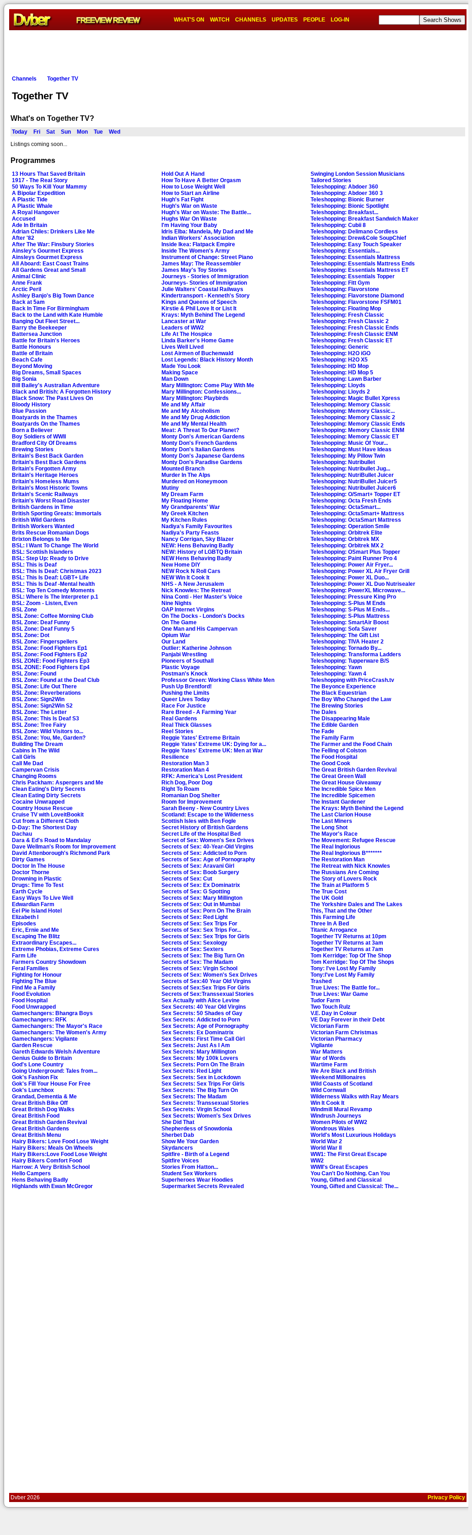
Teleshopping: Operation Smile (350, 526)
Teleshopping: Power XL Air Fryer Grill (360, 571)
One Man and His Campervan (199, 629)
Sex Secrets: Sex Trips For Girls (203, 1084)
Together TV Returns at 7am (347, 949)
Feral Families (30, 968)
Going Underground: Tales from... (54, 1071)
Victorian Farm (330, 1026)
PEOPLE (314, 19)
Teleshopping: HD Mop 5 (342, 372)
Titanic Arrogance (334, 930)
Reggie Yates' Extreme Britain (200, 738)
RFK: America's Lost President (201, 776)
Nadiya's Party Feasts (190, 533)
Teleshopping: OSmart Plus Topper (355, 552)
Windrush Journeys (336, 1116)
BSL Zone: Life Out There (44, 686)
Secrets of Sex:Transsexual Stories (207, 994)
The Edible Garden (334, 725)
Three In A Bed (330, 923)
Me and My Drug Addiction (195, 417)
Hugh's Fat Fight (182, 199)
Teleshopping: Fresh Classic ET (351, 340)
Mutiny (170, 488)
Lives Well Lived (182, 347)
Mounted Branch (182, 468)
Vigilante (322, 1045)
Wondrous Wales (332, 1128)
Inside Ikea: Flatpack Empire (198, 244)
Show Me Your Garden (190, 1141)
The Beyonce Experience (343, 686)
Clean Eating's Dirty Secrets (49, 789)
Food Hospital (30, 1000)
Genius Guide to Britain (42, 1058)
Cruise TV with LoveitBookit (48, 814)
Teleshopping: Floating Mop (346, 308)
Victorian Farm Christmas (344, 1032)
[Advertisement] (237, 50)
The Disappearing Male (340, 718)
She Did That (177, 1122)
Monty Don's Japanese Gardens (203, 456)
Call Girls (24, 757)
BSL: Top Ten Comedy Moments (53, 590)
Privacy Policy (446, 1497)
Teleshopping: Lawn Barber (346, 379)
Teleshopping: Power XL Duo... (350, 577)
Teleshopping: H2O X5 (339, 360)
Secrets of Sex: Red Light (194, 917)
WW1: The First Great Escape (349, 1154)
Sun (66, 132)
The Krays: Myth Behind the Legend (357, 808)
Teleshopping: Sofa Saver (344, 629)
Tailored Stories (331, 180)
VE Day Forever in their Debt (348, 1019)
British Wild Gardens (38, 520)
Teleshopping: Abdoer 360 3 (347, 193)
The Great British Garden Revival (354, 770)
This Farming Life (333, 917)
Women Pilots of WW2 (339, 1122)
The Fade (322, 731)
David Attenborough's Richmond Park (61, 853)
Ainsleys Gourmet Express (47, 257)
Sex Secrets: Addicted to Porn (200, 1019)
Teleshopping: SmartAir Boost (350, 622)
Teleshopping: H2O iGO (340, 353)
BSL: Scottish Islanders (42, 552)
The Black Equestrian (338, 693)
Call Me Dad (27, 763)
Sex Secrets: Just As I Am (195, 1045)
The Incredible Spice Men (343, 789)
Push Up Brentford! (186, 686)
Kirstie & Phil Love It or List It (198, 308)
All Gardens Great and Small (49, 270)
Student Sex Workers (189, 1173)
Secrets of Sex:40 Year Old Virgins (206, 981)
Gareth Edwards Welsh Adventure (56, 1052)
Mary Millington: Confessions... (201, 392)
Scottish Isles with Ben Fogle (198, 821)
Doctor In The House (38, 866)
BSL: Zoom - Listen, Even (44, 603)
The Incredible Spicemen (343, 795)
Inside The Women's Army (195, 251)
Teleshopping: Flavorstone (345, 289)
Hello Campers (31, 1173)
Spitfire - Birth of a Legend (195, 1154)
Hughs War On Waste (189, 219)
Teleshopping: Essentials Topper (353, 276)
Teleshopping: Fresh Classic (347, 315)
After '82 (23, 238)
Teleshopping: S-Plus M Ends (348, 603)
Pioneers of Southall (187, 661)
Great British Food (35, 1116)
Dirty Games (28, 859)
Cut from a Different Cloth (45, 821)
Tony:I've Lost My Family (343, 975)
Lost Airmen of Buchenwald (197, 353)
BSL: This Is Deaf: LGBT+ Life (50, 577)
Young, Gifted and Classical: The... (354, 1186)
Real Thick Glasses (186, 725)
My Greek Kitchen (184, 513)
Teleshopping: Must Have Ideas (351, 449)
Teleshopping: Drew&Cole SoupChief (358, 238)
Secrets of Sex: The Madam (197, 962)
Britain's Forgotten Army (44, 468)
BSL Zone (24, 609)
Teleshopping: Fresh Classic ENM (354, 334)
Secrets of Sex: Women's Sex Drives (209, 975)
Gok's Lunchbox (33, 1090)
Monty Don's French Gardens (199, 443)
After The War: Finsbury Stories (53, 244)
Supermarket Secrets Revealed (202, 1186)
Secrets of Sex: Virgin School (199, 968)
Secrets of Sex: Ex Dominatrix (200, 885)
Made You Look (181, 366)
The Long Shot (329, 827)
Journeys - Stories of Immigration (204, 276)
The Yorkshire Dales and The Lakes (356, 904)
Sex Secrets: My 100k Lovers (199, 1058)
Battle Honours (31, 347)
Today (19, 132)
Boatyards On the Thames (46, 424)
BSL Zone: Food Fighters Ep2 (49, 654)
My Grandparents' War (190, 507)
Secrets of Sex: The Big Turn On (202, 955)
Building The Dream (37, 744)
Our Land (173, 641)
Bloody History (31, 404)
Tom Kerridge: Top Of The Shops (352, 962)
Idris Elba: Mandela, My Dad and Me (207, 231)
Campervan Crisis (35, 770)
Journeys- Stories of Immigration (204, 283)
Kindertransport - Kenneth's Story (205, 295)
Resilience (175, 757)
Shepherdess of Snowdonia (196, 1128)
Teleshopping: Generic (340, 347)
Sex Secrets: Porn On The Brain (202, 1064)
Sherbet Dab (177, 1135)
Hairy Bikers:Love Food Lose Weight (59, 1154)
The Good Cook (330, 763)
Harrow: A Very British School (51, 1167)
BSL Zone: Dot (30, 635)
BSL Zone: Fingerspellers (45, 641)
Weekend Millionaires (338, 1077)
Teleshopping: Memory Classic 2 (353, 417)
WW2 (317, 1160)
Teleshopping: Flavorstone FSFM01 (356, 302)
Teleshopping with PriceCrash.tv (352, 680)
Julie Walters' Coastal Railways (202, 289)
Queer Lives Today (185, 699)
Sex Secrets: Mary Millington (198, 1052)
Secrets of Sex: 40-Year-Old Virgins (207, 846)
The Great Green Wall (338, 776)
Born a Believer (32, 430)
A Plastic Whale (32, 206)
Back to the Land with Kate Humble (57, 315)
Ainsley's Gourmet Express (48, 251)
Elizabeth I (25, 917)
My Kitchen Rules (184, 520)
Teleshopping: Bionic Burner (347, 199)
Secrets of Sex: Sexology (194, 943)
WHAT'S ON (189, 19)
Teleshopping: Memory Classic (351, 404)
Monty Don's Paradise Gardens (201, 462)
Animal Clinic (29, 276)
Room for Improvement (191, 802)
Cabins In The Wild (35, 750)
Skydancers (177, 1148)
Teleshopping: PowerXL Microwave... (358, 590)
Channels (24, 79)
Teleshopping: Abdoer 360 (344, 187)
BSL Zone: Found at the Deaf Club (55, 680)
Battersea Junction (37, 334)
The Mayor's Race (334, 834)
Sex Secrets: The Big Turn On (199, 1090)
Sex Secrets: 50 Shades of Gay (201, 1013)
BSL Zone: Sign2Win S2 (42, 706)
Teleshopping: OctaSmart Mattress (356, 520)
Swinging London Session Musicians (358, 174)
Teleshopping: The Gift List (345, 635)
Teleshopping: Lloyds (338, 385)
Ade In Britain (29, 225)
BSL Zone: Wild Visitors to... (47, 731)
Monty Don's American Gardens (203, 436)
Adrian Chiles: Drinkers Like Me (53, 231)
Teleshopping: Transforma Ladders (356, 654)
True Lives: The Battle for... (345, 987)
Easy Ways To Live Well (42, 898)
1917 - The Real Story (40, 180)
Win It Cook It (327, 1103)
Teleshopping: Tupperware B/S (350, 661)
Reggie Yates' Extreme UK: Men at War (212, 750)
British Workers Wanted (43, 526)
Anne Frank (27, 283)
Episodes (24, 923)
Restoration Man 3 (185, 763)
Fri (36, 132)
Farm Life (24, 955)
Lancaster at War (183, 321)
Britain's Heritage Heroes (45, 475)
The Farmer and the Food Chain (351, 744)
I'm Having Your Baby (189, 225)
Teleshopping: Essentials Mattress (355, 257)
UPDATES (285, 19)
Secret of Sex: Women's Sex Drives (207, 840)
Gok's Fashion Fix (35, 1077)
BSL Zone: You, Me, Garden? (49, 738)
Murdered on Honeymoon (194, 481)
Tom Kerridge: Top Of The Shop (351, 955)
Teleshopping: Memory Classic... (353, 411)
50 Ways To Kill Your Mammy (49, 187)
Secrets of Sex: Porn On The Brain (206, 911)
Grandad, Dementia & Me (44, 1096)
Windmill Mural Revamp (341, 1109)
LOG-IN (340, 19)
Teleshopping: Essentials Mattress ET (359, 270)
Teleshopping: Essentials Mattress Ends (363, 263)
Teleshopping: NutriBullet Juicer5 (354, 481)
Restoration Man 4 (185, 770)
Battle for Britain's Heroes (46, 340)
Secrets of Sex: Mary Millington (201, 898)
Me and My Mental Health (193, 424)
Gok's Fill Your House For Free (51, 1084)
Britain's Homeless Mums (45, 481)
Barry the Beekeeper (39, 327)
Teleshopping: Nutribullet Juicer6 (353, 488)
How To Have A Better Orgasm (201, 180)
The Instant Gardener (338, 802)
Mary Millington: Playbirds (195, 398)
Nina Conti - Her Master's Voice (201, 597)
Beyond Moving (32, 366)
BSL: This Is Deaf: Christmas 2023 (57, 571)
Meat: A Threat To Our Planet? (200, 430)
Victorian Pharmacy (336, 1039)
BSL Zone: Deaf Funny (41, 622)
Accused (23, 219)
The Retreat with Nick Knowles (350, 866)
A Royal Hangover (35, 212)
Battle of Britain (32, 353)
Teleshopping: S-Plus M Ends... (350, 609)
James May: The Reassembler (201, 263)
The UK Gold (327, 898)
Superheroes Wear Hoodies (197, 1180)
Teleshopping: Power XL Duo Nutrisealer (363, 584)
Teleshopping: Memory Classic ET (355, 436)
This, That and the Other (341, 911)
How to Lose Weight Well (193, 187)
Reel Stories (177, 731)
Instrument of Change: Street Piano (207, 257)
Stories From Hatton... (189, 1167)
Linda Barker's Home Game (197, 340)
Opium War (175, 635)
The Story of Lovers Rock (344, 879)
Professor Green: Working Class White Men (217, 680)
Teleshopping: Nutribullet (343, 462)
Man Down (174, 379)
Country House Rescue (42, 808)
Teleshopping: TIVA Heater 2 (347, 641)
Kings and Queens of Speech (198, 302)
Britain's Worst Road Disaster (51, 500)
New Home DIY (180, 565)
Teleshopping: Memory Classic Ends (358, 424)
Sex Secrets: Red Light (191, 1071)
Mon (82, 132)
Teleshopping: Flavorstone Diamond (357, 295)
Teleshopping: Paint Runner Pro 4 (354, 558)
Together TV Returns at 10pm (348, 936)
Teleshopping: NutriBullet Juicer (352, 475)
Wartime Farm (329, 1064)
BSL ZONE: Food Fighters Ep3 (51, 661)
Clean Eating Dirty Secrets (46, 795)
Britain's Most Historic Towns (50, 488)
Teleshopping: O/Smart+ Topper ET (355, 494)
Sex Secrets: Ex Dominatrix (197, 1032)
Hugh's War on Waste (189, 206)
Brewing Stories (33, 449)
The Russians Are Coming (345, 872)
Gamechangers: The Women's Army (59, 1032)
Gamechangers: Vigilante (45, 1039)
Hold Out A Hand (182, 174)
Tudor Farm (325, 1000)
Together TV (62, 79)
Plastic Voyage (180, 667)
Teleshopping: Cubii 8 (338, 225)
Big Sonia (24, 379)
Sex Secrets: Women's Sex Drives (206, 1116)
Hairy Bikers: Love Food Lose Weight (60, 1141)
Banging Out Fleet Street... (46, 321)
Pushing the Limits (185, 693)
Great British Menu (36, 1135)
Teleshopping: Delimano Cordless (354, 231)
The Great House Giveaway (346, 782)
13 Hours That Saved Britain (48, 174)
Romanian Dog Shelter (190, 795)
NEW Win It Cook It (185, 577)
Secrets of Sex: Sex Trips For (199, 923)
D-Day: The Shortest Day (44, 827)
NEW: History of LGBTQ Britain (201, 552)
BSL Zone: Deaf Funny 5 (43, 629)
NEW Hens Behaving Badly (196, 558)
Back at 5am (28, 302)
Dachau (22, 834)
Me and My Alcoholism (190, 411)
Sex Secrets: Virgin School (196, 1109)
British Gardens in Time (42, 507)
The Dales (324, 712)
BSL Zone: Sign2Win (38, 699)
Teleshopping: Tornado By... (346, 648)
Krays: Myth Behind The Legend (203, 315)
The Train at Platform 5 (340, 885)
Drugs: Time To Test (38, 885)
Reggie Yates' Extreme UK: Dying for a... (213, 744)
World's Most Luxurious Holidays (353, 1135)
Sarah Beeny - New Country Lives (205, 808)
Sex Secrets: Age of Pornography (205, 1026)
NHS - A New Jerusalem (192, 584)
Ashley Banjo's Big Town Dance (53, 295)
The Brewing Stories (337, 706)
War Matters (327, 1052)
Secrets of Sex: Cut (186, 879)
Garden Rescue (32, 1045)
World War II (326, 1148)
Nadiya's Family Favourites (196, 526)
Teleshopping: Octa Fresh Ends (351, 500)
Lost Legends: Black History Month (207, 360)
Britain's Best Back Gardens (49, 462)
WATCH (220, 19)
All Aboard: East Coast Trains (50, 263)
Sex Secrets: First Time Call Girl (203, 1039)
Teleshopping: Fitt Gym (340, 283)
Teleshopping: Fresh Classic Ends (355, 327)
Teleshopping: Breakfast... (344, 212)
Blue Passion (29, 411)
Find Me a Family (33, 987)
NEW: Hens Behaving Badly (197, 545)
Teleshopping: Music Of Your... (349, 443)
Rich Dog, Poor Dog (186, 782)
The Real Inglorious (335, 846)
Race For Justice (183, 706)
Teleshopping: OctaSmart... (346, 507)
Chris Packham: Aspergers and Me (57, 782)
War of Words (328, 1058)
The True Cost (329, 891)
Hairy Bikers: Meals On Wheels (52, 1148)
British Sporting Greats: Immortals (57, 513)
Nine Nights (176, 603)
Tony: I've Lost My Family (343, 968)
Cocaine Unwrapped (38, 802)
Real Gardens (179, 718)
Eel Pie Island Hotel (37, 911)
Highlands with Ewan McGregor (52, 1186)
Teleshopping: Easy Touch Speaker (356, 244)
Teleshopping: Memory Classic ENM (357, 430)
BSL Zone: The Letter (39, 712)
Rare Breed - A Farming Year (198, 712)
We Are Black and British (343, 1071)
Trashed (321, 981)
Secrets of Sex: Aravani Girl (197, 866)
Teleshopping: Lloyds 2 (340, 392)
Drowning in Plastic (37, 879)
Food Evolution (31, 994)
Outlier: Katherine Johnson (196, 648)
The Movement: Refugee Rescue (353, 840)
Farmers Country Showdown (49, 962)
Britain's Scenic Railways (45, 494)
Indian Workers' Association (198, 238)
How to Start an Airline (190, 193)
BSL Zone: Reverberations (46, 693)
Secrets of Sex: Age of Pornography (208, 859)
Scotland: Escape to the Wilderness (207, 814)
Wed (114, 132)
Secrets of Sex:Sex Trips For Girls (205, 987)
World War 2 (326, 1141)
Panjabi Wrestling (184, 654)
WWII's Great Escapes (339, 1167)
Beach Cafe (27, 360)
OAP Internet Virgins (188, 609)
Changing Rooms (34, 776)
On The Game (179, 622)
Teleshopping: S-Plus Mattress (350, 616)
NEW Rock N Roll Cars (190, 571)
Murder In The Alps (185, 475)
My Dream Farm (182, 494)
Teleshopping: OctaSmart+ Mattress (357, 513)
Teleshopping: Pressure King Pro (353, 597)
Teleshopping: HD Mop (340, 366)
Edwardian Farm (33, 904)
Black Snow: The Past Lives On (52, 398)
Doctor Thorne (30, 872)
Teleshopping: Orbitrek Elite (346, 533)
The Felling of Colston (338, 750)
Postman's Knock (184, 673)
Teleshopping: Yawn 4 (338, 673)
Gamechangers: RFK (39, 1019)
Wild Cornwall (328, 1090)
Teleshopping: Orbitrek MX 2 (347, 545)
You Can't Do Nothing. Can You (350, 1173)
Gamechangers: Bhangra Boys (52, 1013)
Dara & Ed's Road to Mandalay (51, 840)
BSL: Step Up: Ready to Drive (50, 558)
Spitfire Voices (180, 1160)
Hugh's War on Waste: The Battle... (206, 212)
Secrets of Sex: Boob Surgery (200, 872)
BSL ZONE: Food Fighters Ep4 (51, 667)
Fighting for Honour (37, 975)
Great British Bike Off (40, 1103)
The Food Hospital (334, 757)
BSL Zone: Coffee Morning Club (52, 616)
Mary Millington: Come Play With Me (207, 385)
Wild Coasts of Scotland (341, 1084)
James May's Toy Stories (194, 270)
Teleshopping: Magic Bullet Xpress (355, 398)
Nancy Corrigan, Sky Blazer (197, 539)
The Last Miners (331, 821)
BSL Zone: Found (34, 673)
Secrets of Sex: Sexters (192, 949)
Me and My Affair (183, 404)
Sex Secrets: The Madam (194, 1096)
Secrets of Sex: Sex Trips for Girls (205, 936)
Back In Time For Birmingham (50, 308)
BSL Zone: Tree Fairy (39, 725)
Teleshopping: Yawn (336, 667)
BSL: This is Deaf (34, 565)
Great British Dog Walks (43, 1109)
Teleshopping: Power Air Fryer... (352, 565)
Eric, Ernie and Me (35, 930)
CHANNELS (250, 19)
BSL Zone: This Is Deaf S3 (45, 718)
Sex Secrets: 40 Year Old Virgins (203, 1007)
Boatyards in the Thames (44, 417)
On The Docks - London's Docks (203, 616)
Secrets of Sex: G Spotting (195, 891)
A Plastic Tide (30, 199)
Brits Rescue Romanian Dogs (50, 533)
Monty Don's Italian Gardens (198, 449)
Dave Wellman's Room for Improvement (64, 846)
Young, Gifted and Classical (346, 1180)
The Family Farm (332, 738)
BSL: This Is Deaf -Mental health (53, 584)
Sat (50, 132)
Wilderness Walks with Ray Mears (355, 1096)
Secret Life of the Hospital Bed (201, 834)
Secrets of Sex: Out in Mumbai (200, 904)
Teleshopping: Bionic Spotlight (350, 206)
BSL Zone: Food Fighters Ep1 (49, 648)
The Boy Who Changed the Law (351, 699)
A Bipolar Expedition (38, 193)
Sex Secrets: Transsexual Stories (205, 1103)
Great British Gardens (40, 1128)
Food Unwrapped (34, 1007)
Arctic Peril (26, 289)
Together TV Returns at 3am (347, 943)
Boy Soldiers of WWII (39, 436)
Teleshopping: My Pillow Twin (348, 456)
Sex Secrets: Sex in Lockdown (201, 1077)
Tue (98, 132)
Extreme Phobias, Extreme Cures (55, 949)
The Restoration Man (338, 859)
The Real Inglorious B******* (346, 853)
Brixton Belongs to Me (41, 539)
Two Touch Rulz (330, 1007)
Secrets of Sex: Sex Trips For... (201, 930)
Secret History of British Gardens (204, 827)
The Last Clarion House (341, 814)
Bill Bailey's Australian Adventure (56, 385)
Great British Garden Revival (49, 1122)
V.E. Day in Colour (334, 1013)
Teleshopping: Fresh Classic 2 (350, 321)
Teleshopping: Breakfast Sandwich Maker (364, 219)
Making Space (179, 372)
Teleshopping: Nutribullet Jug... (350, 468)
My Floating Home (184, 500)
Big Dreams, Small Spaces (46, 372)
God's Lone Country (38, 1064)
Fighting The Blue (34, 981)
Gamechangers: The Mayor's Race (57, 1026)
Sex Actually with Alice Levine (200, 1000)
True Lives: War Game (339, 994)
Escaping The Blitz (36, 936)
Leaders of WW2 (182, 327)
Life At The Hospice (186, 334)
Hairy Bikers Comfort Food (47, 1160)
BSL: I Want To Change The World (55, 545)
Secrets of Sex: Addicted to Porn (204, 853)
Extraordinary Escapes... (44, 943)
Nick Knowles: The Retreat (196, 590)
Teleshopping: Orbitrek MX (345, 539)
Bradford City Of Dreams (44, 443)
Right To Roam (180, 789)
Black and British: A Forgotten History (61, 392)
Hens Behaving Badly (40, 1180)
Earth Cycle (27, 891)
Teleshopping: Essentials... (345, 251)
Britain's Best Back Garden (47, 456)
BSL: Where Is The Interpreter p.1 (55, 597)
